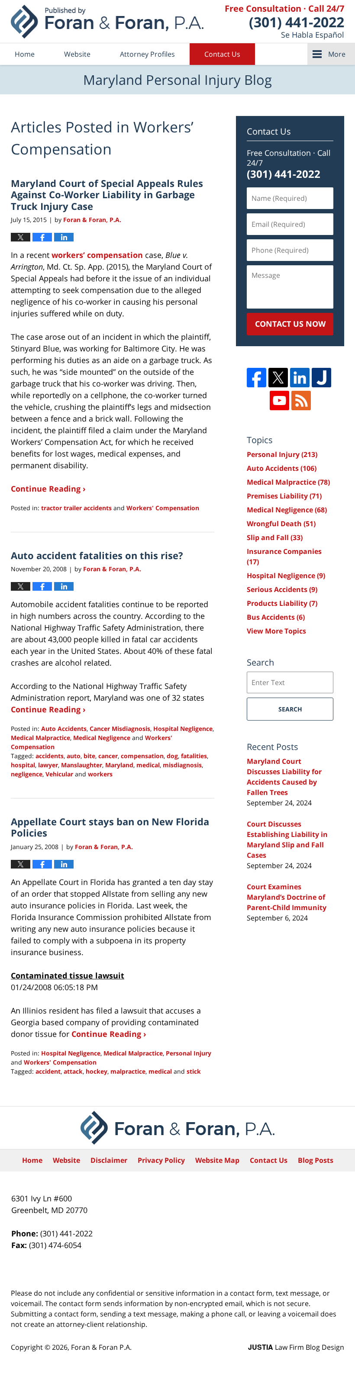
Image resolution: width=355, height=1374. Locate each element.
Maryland (119, 765)
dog (172, 756)
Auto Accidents (64, 728)
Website (77, 54)
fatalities (194, 756)
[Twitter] (278, 377)
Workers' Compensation (162, 508)
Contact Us (222, 54)
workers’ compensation (97, 255)
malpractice (127, 1071)
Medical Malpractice (40, 738)
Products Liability (282, 603)
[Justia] (321, 377)
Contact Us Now (290, 324)
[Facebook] (256, 377)
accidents (50, 756)
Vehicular (59, 774)
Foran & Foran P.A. (101, 1347)
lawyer (48, 765)
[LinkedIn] (300, 377)
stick (194, 1071)
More (336, 54)
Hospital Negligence (183, 728)
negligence (26, 774)
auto (74, 756)
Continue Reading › (48, 488)
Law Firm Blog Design (296, 1347)
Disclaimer (108, 1160)
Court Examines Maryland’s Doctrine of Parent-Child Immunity (286, 897)
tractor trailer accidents (76, 508)
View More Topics (276, 631)
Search (290, 709)
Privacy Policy (161, 1160)
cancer (108, 756)
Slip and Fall (275, 537)
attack (73, 1071)
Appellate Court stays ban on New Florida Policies (110, 827)
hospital (23, 765)
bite (89, 756)
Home (25, 54)
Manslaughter (81, 765)
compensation (142, 756)
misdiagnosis (182, 765)
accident (48, 1071)
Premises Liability (284, 496)
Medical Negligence (101, 738)
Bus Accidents (276, 617)
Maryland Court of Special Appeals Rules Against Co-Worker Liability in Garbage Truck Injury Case (107, 194)
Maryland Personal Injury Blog (107, 21)
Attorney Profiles (147, 54)
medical (148, 765)
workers (100, 774)
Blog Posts (315, 1160)
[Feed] (301, 400)
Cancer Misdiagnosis (120, 728)
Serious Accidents (282, 589)
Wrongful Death (281, 523)
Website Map (217, 1160)
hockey (96, 1071)
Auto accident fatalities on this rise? (97, 555)
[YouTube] (279, 400)
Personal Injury (188, 1053)
